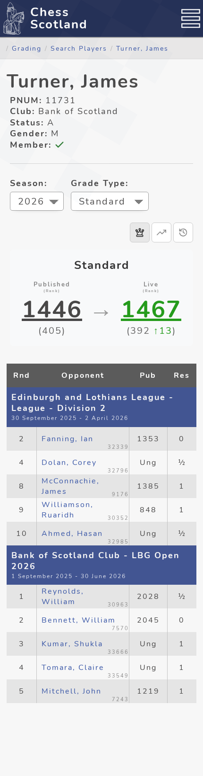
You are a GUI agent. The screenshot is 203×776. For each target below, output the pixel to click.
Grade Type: (99, 183)
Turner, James (142, 48)
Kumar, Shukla (72, 644)
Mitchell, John (72, 691)
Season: (28, 183)
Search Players (79, 48)
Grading (27, 48)
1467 (151, 309)
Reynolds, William (63, 596)
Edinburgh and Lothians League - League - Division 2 (92, 403)
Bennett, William (79, 620)
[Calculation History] (183, 232)
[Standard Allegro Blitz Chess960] (110, 202)
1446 (52, 309)
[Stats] (161, 232)
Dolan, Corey (69, 462)
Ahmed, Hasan (72, 533)
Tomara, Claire (73, 667)
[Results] (140, 232)
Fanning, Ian (67, 439)
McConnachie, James (71, 486)
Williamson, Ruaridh (67, 509)
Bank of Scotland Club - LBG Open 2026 (95, 561)
